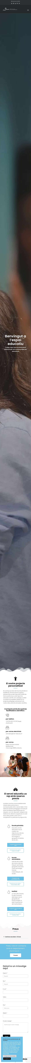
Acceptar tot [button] (7, 1058)
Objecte (5, 1013)
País (4, 1005)
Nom (4, 981)
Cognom (5, 973)
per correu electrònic (13, 731)
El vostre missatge (7, 1021)
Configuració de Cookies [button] (10, 1056)
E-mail (4, 989)
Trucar (15, 955)
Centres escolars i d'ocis (13, 937)
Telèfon (4, 997)
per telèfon (10, 719)
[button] (2, 765)
